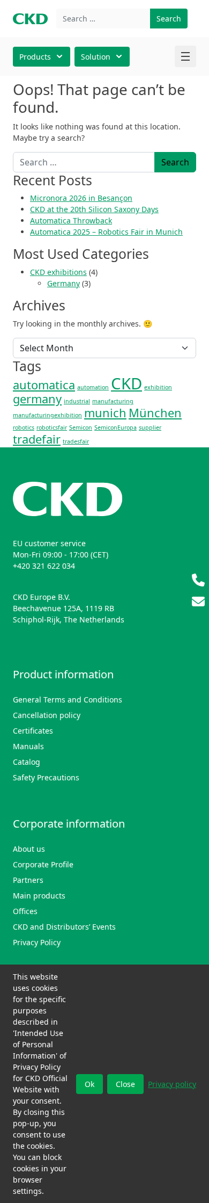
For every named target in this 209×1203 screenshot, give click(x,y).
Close (125, 1084)
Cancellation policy (46, 715)
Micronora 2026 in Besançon (81, 198)
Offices (25, 911)
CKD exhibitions (58, 272)
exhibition (158, 387)
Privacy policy (172, 1084)
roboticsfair (51, 427)
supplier (150, 427)
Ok (89, 1084)
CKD (126, 383)
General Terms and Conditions (67, 699)
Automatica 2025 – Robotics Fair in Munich (106, 232)
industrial (77, 401)
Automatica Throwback (71, 220)
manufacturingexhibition (47, 415)
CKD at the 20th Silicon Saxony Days (94, 209)
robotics (23, 427)
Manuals (28, 746)
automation (93, 387)
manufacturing (112, 401)
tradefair (37, 439)
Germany (63, 283)
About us (29, 849)
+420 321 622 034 (44, 566)
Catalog (26, 762)
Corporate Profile (43, 864)
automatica (44, 385)
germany (37, 399)
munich (105, 413)
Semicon (80, 427)
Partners (28, 880)
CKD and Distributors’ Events (64, 927)
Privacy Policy (37, 942)
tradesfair (76, 441)
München (155, 413)
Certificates (33, 731)
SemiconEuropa (115, 427)
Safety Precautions (46, 777)
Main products (39, 895)
